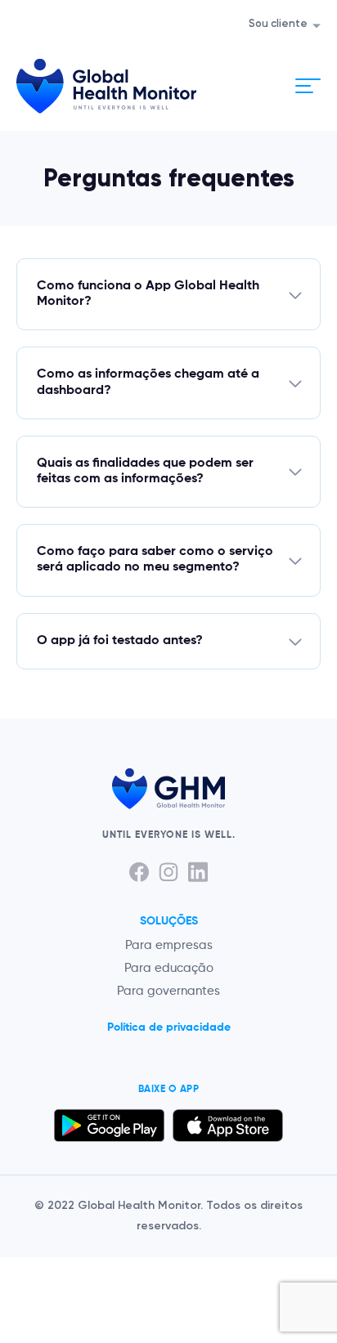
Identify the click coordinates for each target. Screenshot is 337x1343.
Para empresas (169, 945)
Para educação (168, 968)
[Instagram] (168, 872)
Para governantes (168, 991)
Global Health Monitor (106, 85)
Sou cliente (278, 24)
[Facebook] (139, 872)
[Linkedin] (198, 872)
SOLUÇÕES (169, 921)
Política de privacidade (169, 1027)
